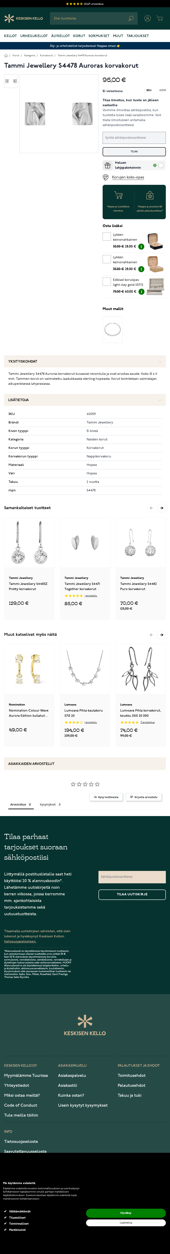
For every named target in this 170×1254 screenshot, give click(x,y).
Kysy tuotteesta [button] (108, 797)
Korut (79, 36)
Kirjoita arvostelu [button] (146, 797)
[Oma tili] (147, 18)
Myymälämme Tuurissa (26, 1075)
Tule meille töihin (21, 1115)
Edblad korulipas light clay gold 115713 (128, 282)
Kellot (10, 36)
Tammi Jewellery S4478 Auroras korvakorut (82, 55)
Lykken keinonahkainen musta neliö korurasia (125, 238)
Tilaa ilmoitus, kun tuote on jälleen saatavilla (131, 103)
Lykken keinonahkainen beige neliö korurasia (125, 260)
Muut (118, 36)
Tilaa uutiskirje (132, 894)
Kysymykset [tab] (48, 804)
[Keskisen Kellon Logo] (23, 18)
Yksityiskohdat (22, 361)
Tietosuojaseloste (21, 1141)
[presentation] (104, 162)
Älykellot (60, 36)
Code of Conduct (20, 1105)
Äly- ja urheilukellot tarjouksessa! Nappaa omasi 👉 (85, 46)
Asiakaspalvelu (72, 1075)
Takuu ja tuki (129, 1095)
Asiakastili (67, 1085)
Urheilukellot (34, 36)
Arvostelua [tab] (18, 804)
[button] (162, 508)
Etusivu (6, 55)
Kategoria (29, 55)
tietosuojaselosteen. (20, 942)
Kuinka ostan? (71, 1095)
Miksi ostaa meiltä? (22, 1095)
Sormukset (99, 36)
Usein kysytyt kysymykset (83, 1105)
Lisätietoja (18, 400)
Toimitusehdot (132, 1075)
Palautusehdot (131, 1085)
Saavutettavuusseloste (25, 1151)
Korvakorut (46, 55)
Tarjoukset (138, 36)
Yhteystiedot (16, 1085)
